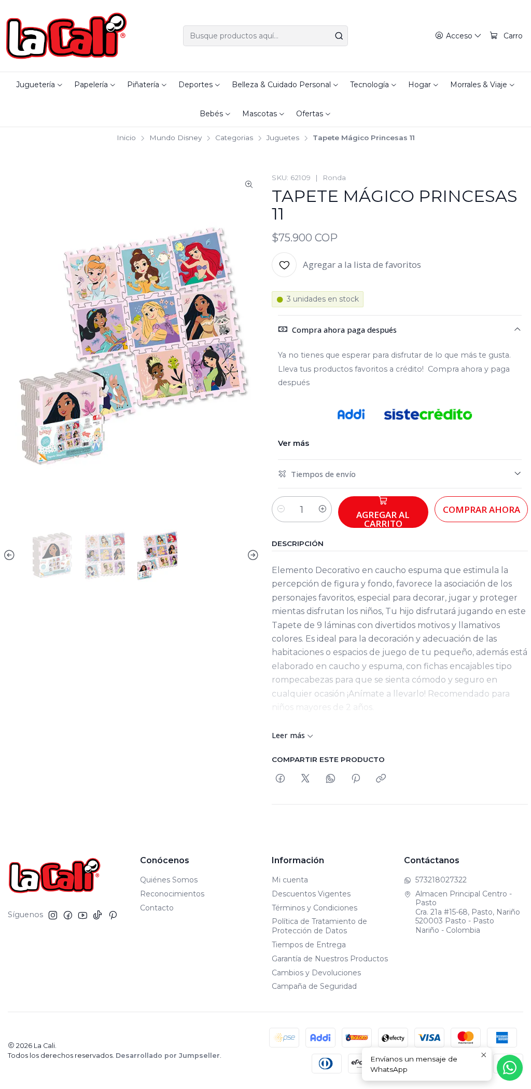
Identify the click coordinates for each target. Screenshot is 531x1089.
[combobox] (265, 35)
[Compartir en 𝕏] (305, 779)
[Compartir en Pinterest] (356, 779)
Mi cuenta (290, 879)
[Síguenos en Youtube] (83, 915)
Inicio (126, 138)
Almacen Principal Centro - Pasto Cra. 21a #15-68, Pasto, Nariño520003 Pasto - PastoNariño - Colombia (467, 912)
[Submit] (339, 35)
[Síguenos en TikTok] (97, 915)
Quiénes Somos (169, 879)
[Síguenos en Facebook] (68, 915)
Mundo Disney (175, 138)
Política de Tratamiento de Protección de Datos (319, 926)
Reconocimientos (172, 894)
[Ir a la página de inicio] (66, 35)
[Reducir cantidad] (281, 509)
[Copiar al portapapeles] (380, 779)
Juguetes (283, 138)
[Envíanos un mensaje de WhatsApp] (510, 1068)
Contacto (157, 908)
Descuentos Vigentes (311, 894)
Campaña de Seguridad (314, 986)
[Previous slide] (11, 555)
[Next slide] (251, 555)
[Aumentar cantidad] (322, 509)
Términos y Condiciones (314, 908)
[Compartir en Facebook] (280, 779)
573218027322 (441, 879)
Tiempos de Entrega (309, 944)
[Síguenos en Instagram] (53, 915)
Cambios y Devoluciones (316, 972)
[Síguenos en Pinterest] (112, 915)
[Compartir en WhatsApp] (330, 779)
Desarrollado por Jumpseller (168, 1055)
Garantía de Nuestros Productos (330, 958)
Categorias (234, 138)
